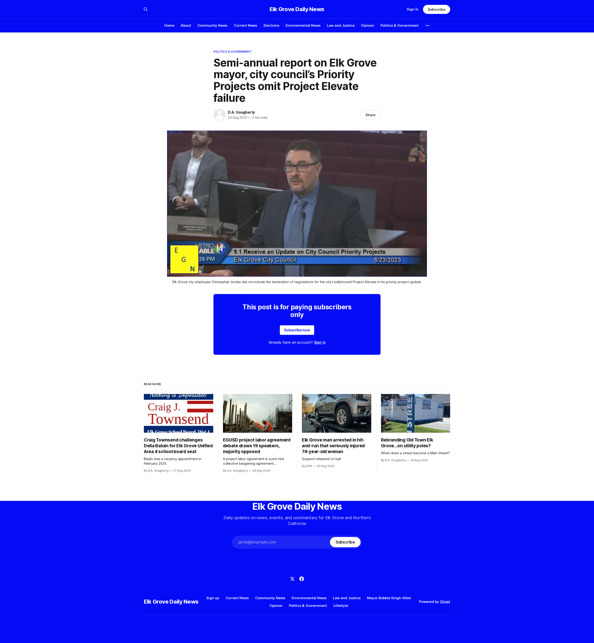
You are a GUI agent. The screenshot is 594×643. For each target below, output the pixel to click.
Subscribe (436, 9)
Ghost (445, 601)
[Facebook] (301, 578)
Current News (245, 25)
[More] (427, 25)
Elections (271, 25)
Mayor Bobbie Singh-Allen (389, 598)
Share (370, 115)
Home (169, 25)
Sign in (412, 9)
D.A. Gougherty (241, 112)
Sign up (212, 598)
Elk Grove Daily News (297, 9)
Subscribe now (297, 330)
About (186, 25)
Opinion (367, 25)
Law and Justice (341, 25)
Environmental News (303, 25)
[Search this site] (145, 9)
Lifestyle (340, 605)
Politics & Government (400, 25)
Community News (212, 25)
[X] (292, 578)
